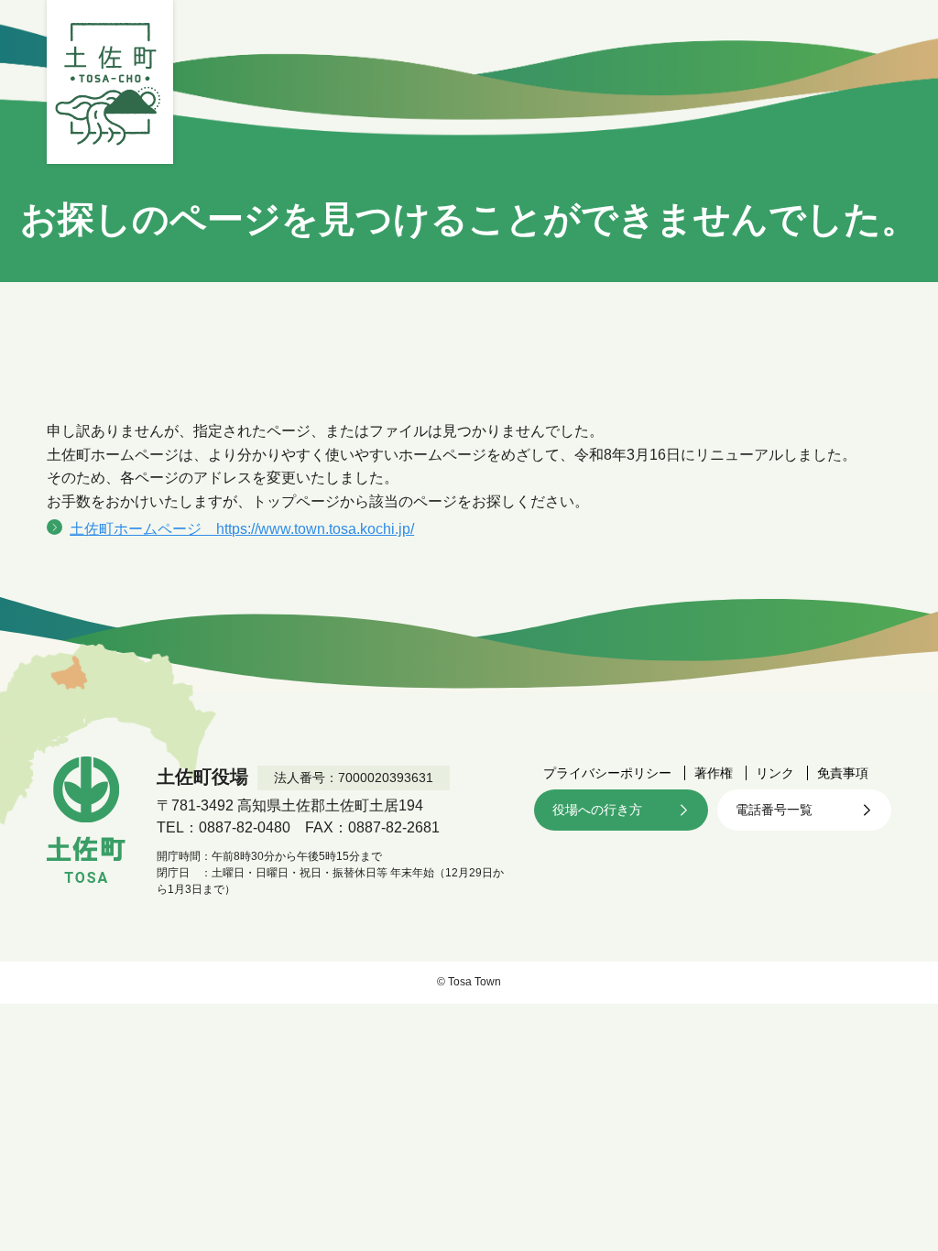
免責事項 (842, 773)
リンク (775, 773)
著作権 (713, 773)
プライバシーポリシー (607, 773)
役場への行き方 (597, 809)
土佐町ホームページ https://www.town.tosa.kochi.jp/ (242, 529)
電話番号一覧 (774, 809)
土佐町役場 (110, 82)
